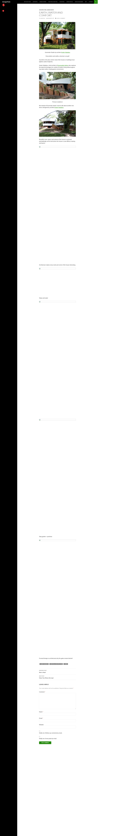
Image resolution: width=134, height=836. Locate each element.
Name (41, 711)
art (86, 1)
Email (41, 718)
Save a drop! (43, 671)
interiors (35, 1)
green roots (69, 1)
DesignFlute (6, 2)
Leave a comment (60, 18)
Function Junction (52, 1)
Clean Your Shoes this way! (46, 677)
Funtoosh (61, 1)
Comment (42, 692)
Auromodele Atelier (63, 65)
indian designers (79, 1)
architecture (27, 1)
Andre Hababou (65, 52)
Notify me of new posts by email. (48, 738)
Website (41, 724)
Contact (91, 1)
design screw (43, 1)
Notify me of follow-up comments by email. (50, 733)
